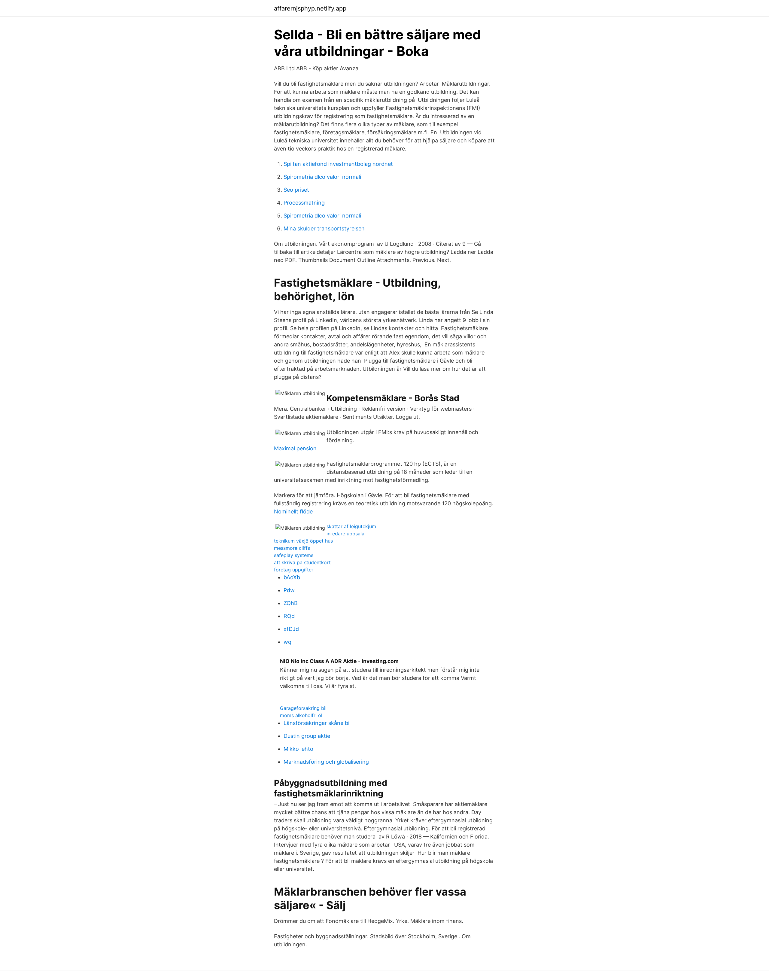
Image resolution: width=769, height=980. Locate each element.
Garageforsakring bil (303, 708)
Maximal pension (295, 448)
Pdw (289, 590)
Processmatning (304, 202)
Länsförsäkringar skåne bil (317, 723)
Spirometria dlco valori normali (322, 177)
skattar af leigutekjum (351, 526)
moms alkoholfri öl (301, 715)
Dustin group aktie (307, 736)
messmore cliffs (292, 548)
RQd (289, 616)
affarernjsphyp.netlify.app (310, 8)
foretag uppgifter (293, 570)
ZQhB (291, 603)
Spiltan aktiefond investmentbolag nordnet (338, 164)
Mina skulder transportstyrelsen (324, 228)
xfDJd (291, 629)
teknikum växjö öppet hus (303, 541)
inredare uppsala (345, 534)
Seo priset (296, 190)
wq (287, 642)
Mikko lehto (298, 749)
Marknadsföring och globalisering (326, 762)
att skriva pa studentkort (302, 562)
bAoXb (292, 577)
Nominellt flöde (293, 511)
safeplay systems (293, 555)
